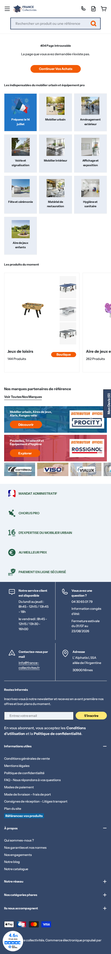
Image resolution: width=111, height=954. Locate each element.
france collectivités (29, 940)
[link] (68, 287)
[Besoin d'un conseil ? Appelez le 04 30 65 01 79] (83, 9)
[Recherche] (93, 23)
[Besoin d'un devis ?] (93, 9)
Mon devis (109, 403)
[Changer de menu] (7, 9)
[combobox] (55, 23)
